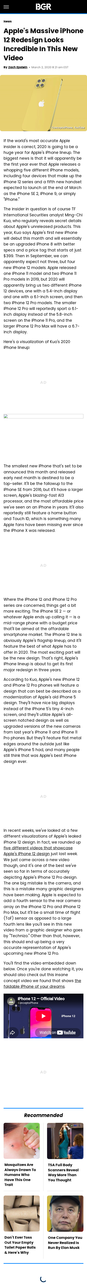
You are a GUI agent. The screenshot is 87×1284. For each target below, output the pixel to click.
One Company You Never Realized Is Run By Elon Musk (65, 1242)
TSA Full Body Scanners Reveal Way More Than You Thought (63, 1172)
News (8, 21)
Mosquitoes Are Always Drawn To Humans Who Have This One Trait (20, 1174)
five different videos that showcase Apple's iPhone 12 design (38, 851)
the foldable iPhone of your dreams (42, 984)
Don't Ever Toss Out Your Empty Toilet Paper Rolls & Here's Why (20, 1245)
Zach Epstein (17, 67)
